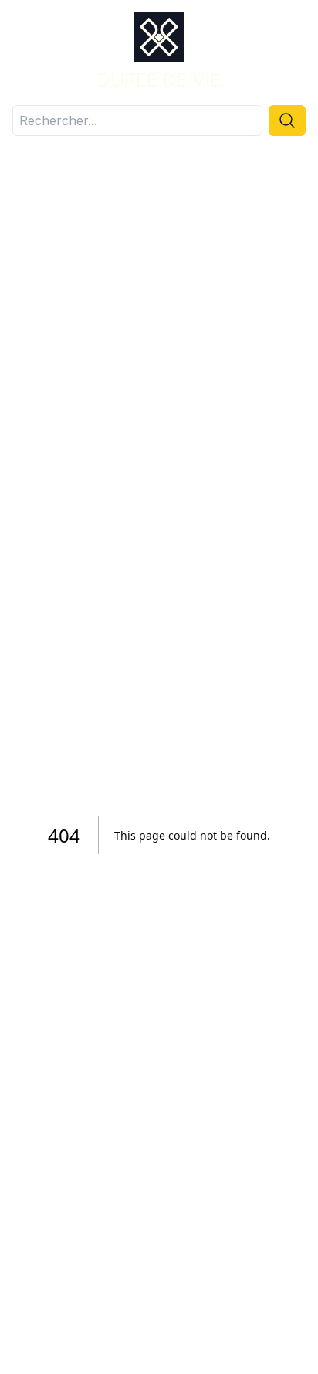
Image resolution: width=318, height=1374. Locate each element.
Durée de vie (159, 80)
